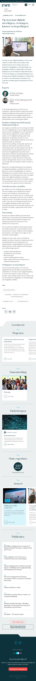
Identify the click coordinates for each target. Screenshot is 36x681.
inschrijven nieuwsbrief (18, 669)
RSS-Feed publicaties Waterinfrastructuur (18, 627)
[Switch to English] (17, 653)
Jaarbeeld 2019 (8, 301)
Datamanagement (9, 290)
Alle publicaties (18, 622)
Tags (3, 285)
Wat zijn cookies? (20, 1)
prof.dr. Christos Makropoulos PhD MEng (21, 100)
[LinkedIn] (10, 312)
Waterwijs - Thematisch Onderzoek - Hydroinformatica (17, 295)
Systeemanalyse (22, 301)
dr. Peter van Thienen (16, 93)
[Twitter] (6, 312)
